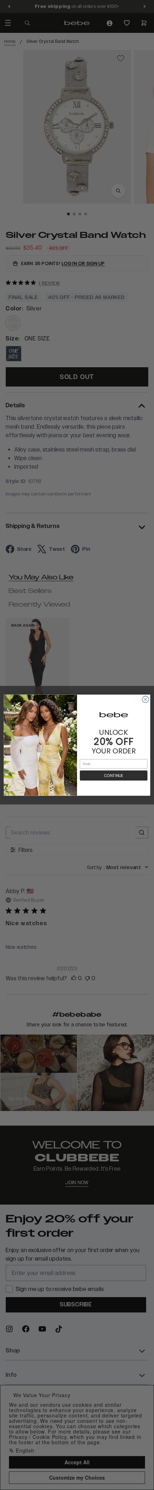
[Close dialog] (145, 699)
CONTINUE (113, 775)
